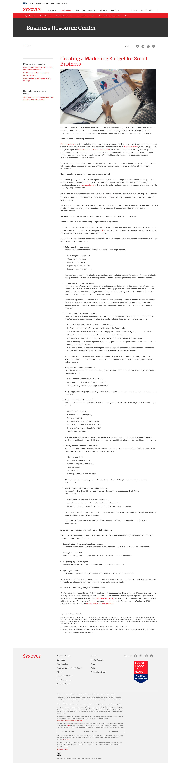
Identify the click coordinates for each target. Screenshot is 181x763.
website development (101, 149)
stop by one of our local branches (100, 603)
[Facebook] (135, 656)
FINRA (68, 725)
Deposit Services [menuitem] (45, 16)
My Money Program (62, 749)
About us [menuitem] (114, 10)
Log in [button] (151, 10)
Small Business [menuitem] (65, 10)
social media (83, 149)
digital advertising (131, 146)
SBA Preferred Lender (104, 598)
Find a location (135, 10)
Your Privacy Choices (64, 676)
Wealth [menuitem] (103, 10)
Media (92, 668)
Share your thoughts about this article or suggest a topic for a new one (38, 98)
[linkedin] (151, 656)
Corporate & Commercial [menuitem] (85, 10)
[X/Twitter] (146, 656)
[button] (156, 10)
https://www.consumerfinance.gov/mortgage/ (69, 720)
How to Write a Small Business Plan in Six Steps (37, 79)
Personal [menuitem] (51, 10)
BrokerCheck (66, 739)
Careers (93, 664)
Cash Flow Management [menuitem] (64, 16)
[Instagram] (140, 656)
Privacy (59, 672)
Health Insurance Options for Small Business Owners (36, 74)
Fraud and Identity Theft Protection (69, 668)
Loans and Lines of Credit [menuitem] (85, 16)
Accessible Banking (64, 684)
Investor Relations (97, 660)
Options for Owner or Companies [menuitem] (109, 16)
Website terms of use (64, 680)
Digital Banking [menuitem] (30, 16)
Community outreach (98, 672)
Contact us (144, 10)
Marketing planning (68, 144)
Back (125, 626)
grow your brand (87, 185)
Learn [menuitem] (127, 16)
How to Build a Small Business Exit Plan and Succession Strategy (37, 68)
